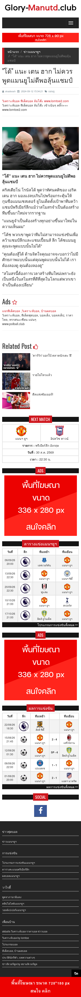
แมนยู (51, 91)
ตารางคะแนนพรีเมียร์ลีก (15, 869)
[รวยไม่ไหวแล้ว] (17, 381)
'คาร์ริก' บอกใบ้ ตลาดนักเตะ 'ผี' (52, 355)
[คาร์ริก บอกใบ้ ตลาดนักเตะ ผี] (17, 361)
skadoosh (10, 91)
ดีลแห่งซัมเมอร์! (42, 394)
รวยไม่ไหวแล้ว (42, 374)
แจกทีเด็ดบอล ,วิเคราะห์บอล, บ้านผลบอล (29, 311)
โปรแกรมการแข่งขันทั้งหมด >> (57, 624)
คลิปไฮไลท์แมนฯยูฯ (13, 903)
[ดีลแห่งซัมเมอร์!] (17, 400)
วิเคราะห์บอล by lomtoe (15, 938)
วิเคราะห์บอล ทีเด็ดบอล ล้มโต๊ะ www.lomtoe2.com (35, 101)
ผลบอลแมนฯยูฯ (11, 876)
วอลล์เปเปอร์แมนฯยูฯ (14, 910)
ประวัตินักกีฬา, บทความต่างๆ (18, 957)
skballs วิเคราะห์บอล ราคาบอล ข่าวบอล (24, 931)
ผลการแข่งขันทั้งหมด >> (62, 786)
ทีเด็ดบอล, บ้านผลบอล (14, 951)
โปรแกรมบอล (9, 944)
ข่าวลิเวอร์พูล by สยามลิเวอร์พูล (19, 964)
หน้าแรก (13, 51)
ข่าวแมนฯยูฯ (32, 51)
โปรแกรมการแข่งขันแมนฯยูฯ (18, 862)
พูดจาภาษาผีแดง (11, 897)
